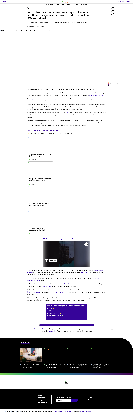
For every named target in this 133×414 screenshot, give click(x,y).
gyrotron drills (46, 286)
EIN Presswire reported (96, 95)
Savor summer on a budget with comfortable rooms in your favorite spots (31, 366)
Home (57, 5)
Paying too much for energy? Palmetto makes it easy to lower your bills (55, 366)
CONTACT (42, 403)
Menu (128, 1)
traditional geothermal (80, 123)
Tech (68, 5)
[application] (66, 254)
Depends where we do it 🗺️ (56, 315)
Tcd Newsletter (63, 397)
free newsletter (39, 329)
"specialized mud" (67, 284)
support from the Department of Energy (44, 99)
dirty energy (85, 272)
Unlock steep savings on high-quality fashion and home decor (101, 366)
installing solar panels (34, 292)
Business (75, 5)
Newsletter (49, 5)
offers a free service (57, 292)
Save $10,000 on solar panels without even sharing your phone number (79, 366)
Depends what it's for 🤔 (55, 313)
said (68, 112)
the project (86, 99)
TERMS (41, 400)
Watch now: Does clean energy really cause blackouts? (59, 239)
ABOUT (41, 395)
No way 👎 (52, 308)
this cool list (52, 331)
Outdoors (84, 5)
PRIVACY (42, 398)
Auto (63, 5)
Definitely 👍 (52, 311)
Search (121, 1)
